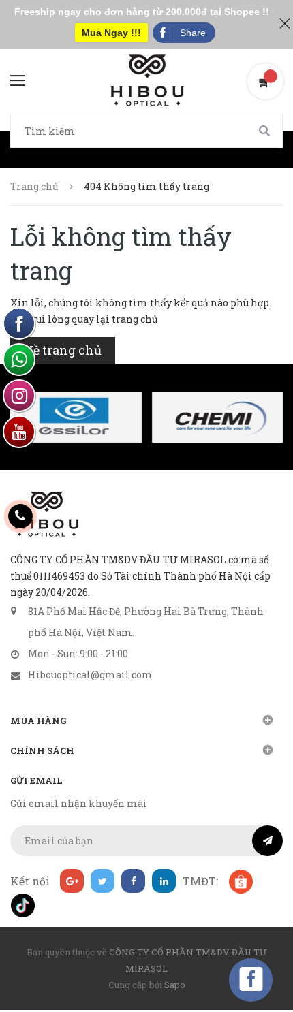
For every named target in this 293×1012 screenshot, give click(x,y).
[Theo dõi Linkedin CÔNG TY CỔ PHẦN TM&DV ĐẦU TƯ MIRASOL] (164, 881)
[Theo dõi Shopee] (240, 881)
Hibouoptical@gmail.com (90, 674)
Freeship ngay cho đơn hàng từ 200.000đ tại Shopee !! (141, 11)
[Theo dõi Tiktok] (22, 905)
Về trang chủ (63, 350)
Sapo (174, 985)
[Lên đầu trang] (259, 968)
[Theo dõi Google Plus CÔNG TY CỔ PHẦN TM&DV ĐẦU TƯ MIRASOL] (72, 881)
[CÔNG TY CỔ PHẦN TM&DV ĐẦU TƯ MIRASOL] (46, 514)
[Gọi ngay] (21, 516)
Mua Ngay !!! (111, 32)
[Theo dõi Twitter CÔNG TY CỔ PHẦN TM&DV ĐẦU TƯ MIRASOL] (102, 881)
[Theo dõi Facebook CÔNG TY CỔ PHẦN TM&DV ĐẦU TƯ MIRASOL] (133, 881)
